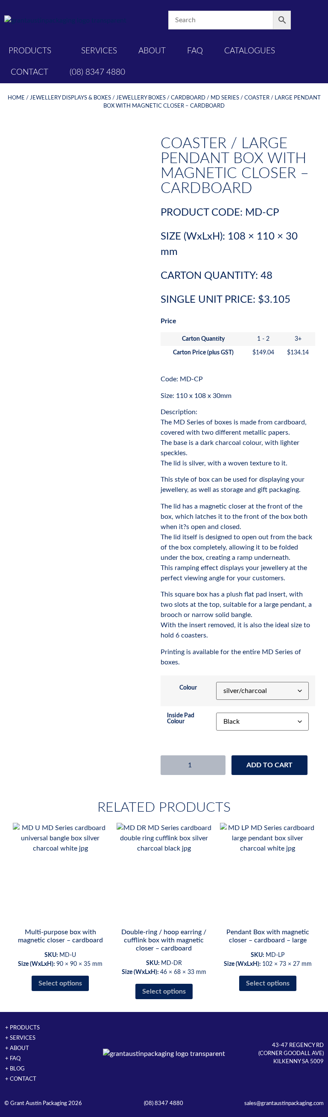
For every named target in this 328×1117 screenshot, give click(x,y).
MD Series (225, 97)
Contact (29, 72)
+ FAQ (12, 1058)
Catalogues (249, 51)
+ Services (20, 1038)
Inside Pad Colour (180, 719)
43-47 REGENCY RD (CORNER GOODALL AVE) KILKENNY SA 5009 (291, 1053)
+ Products (22, 1027)
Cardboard (188, 97)
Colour (188, 688)
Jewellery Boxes (141, 97)
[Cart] (307, 20)
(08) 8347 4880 (97, 72)
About (152, 51)
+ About (17, 1048)
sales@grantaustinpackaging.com (284, 1103)
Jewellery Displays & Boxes (70, 97)
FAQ (195, 51)
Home (16, 97)
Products (30, 51)
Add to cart (269, 765)
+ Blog (15, 1068)
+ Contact (20, 1079)
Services (99, 51)
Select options (60, 983)
